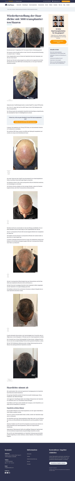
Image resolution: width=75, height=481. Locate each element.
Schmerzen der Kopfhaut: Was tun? (56, 58)
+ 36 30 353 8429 (9, 461)
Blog (10, 9)
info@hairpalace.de (9, 467)
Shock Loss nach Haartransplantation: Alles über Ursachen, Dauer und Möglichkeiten (58, 62)
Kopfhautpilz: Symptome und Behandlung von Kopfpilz (58, 56)
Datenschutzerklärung (32, 459)
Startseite (29, 453)
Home (8, 9)
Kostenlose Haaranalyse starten (58, 42)
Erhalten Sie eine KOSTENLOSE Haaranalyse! (25, 122)
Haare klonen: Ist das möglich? (55, 60)
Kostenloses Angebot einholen (58, 463)
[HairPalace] (9, 5)
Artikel (28, 456)
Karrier (28, 461)
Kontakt (29, 464)
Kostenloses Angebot (65, 1)
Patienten (13, 9)
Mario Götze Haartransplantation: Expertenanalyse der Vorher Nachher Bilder (57, 53)
